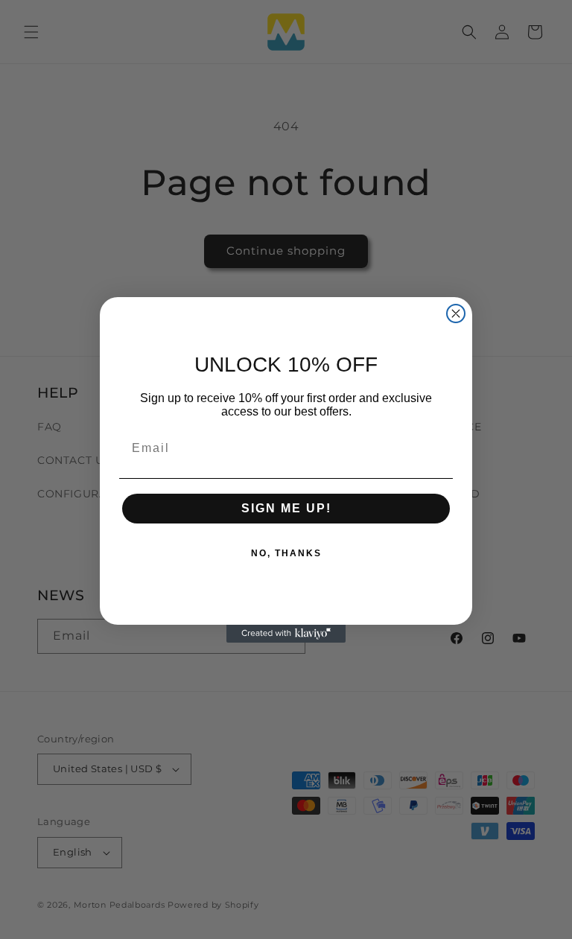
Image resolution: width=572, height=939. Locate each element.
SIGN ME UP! (286, 508)
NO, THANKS (286, 553)
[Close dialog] (456, 313)
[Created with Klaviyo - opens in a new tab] (286, 634)
